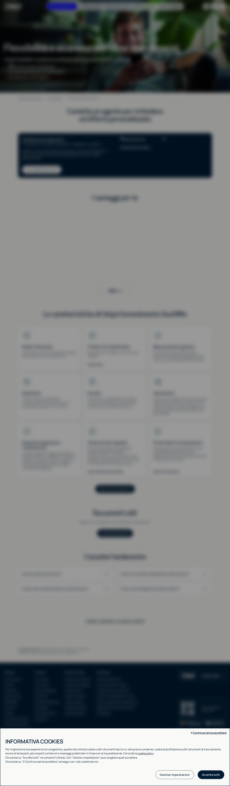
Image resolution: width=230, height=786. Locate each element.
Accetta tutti (211, 775)
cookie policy (145, 753)
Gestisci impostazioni (175, 775)
